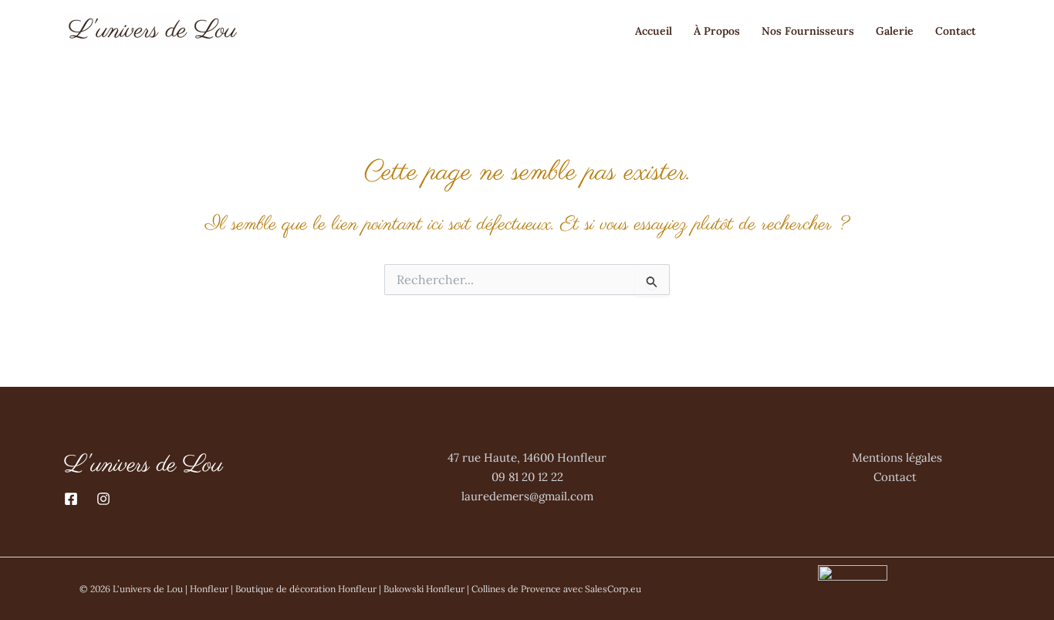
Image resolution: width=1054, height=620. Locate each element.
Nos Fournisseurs (808, 31)
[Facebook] (71, 499)
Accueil (653, 31)
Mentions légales (897, 457)
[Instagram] (103, 499)
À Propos (717, 31)
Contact (957, 31)
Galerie (895, 31)
